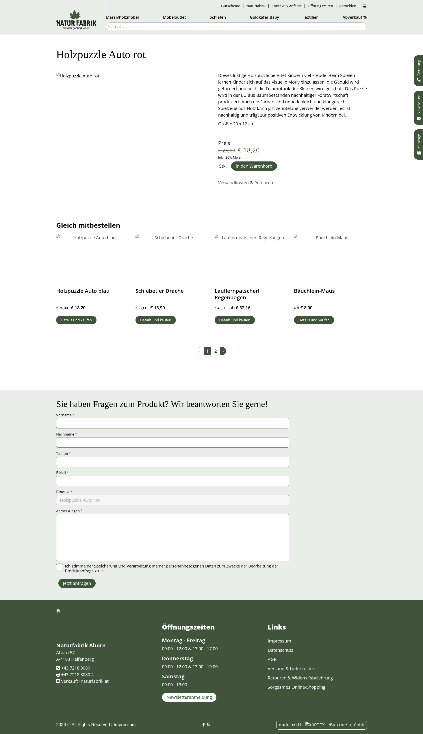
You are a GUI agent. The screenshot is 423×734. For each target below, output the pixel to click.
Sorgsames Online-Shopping (296, 687)
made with (292, 725)
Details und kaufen (76, 320)
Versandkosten (233, 183)
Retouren (263, 183)
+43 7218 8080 (75, 668)
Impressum (279, 641)
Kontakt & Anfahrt (287, 6)
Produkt (64, 491)
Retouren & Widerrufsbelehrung (300, 678)
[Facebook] (203, 725)
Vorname (65, 415)
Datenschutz (280, 650)
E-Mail (62, 472)
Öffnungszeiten (320, 6)
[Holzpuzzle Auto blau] (92, 258)
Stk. (223, 166)
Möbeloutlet (174, 17)
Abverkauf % (355, 17)
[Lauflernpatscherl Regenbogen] (251, 258)
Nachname (66, 434)
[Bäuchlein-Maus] (330, 258)
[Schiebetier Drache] (172, 258)
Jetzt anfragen (77, 583)
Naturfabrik (255, 6)
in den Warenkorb (254, 166)
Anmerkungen (69, 511)
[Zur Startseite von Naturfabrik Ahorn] (78, 19)
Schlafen (218, 17)
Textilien (311, 17)
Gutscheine (230, 6)
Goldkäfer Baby (264, 17)
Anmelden (347, 6)
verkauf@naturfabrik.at (85, 681)
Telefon (63, 453)
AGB (272, 659)
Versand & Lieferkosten (291, 669)
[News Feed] (208, 725)
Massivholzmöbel (122, 17)
